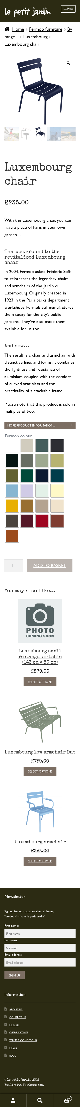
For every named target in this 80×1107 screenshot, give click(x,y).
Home (18, 29)
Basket (61, 1097)
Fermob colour (18, 436)
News (13, 1048)
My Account (13, 1100)
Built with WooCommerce (23, 1085)
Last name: (11, 940)
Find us (14, 1025)
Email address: (13, 954)
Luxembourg (35, 36)
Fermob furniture (45, 29)
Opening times (18, 1032)
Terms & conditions (23, 1040)
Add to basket (49, 565)
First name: (11, 925)
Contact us (17, 1017)
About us (15, 1009)
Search (40, 1100)
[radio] (12, 445)
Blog (12, 1055)
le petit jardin (27, 11)
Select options (40, 681)
